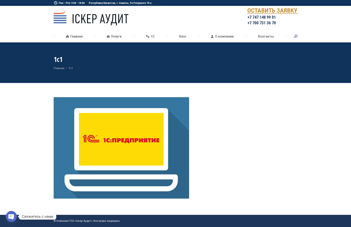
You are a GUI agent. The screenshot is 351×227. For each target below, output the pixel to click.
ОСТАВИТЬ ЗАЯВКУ (272, 11)
